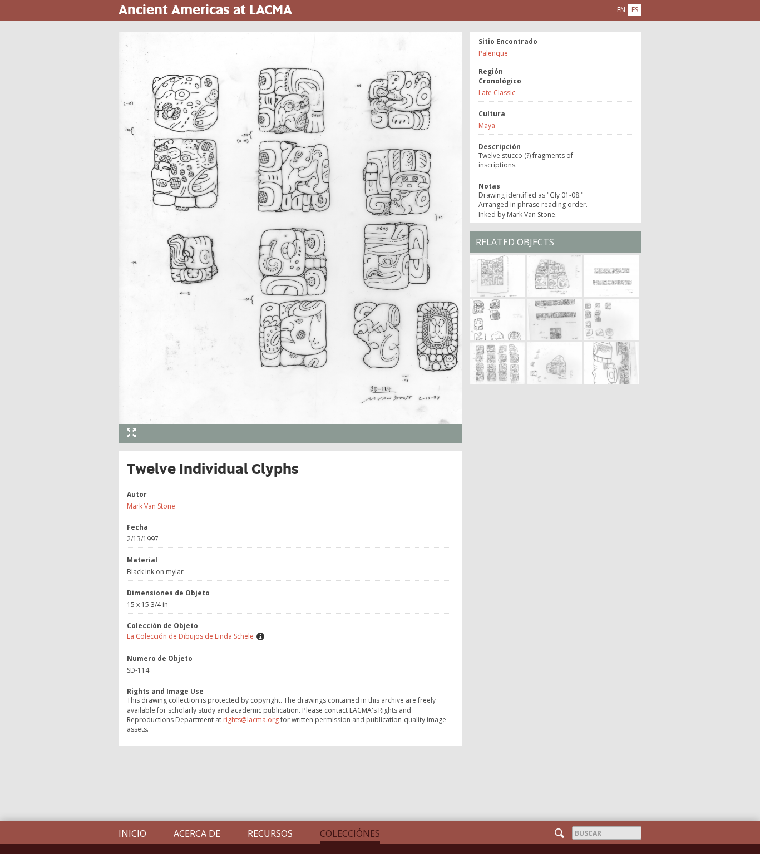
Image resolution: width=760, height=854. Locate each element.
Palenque (493, 53)
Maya (486, 125)
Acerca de (197, 833)
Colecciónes (350, 833)
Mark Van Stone (151, 506)
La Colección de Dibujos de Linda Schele (190, 636)
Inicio (132, 833)
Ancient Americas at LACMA (205, 9)
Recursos (270, 833)
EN (621, 9)
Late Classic (496, 92)
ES (634, 9)
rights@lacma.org (251, 719)
